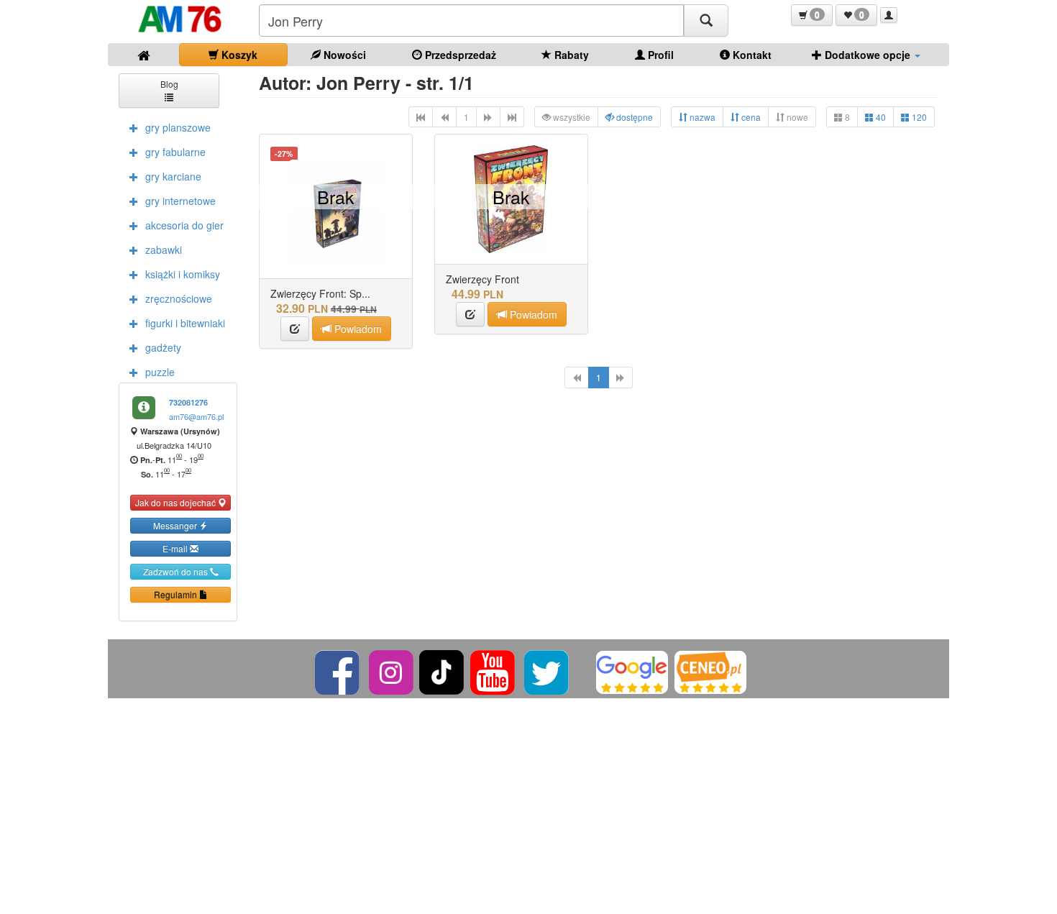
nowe (796, 117)
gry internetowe (180, 200)
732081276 (188, 402)
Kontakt (751, 54)
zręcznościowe (178, 298)
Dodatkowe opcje (867, 54)
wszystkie (570, 117)
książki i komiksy (182, 274)
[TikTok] (441, 670)
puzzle (160, 372)
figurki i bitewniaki (185, 323)
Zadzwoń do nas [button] (176, 571)
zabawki (163, 249)
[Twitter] (548, 670)
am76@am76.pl (196, 416)
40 (880, 117)
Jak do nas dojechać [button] (176, 502)
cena (750, 117)
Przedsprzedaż (459, 54)
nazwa (701, 117)
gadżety (163, 347)
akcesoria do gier (184, 225)
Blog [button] (169, 84)
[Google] (632, 670)
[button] (812, 15)
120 (918, 117)
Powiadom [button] (356, 328)
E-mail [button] (176, 548)
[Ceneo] (710, 670)
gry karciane (173, 176)
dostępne (633, 117)
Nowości (343, 54)
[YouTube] (494, 670)
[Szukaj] (706, 20)
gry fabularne (175, 152)
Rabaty (570, 54)
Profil (659, 54)
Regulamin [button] (176, 594)
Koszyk (238, 54)
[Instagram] (392, 670)
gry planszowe (178, 127)
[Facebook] (338, 670)
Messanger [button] (176, 525)
